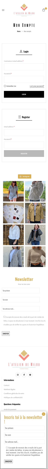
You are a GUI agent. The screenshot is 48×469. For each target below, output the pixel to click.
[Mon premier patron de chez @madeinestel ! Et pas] (35, 235)
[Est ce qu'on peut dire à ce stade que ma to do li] (13, 213)
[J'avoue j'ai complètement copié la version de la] (35, 191)
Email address (9, 127)
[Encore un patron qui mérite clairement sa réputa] (13, 191)
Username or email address (14, 61)
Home (18, 31)
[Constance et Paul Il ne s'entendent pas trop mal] (13, 235)
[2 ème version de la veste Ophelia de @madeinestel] (35, 213)
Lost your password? (37, 86)
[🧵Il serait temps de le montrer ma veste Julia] (13, 256)
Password (8, 73)
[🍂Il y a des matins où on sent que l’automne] (35, 256)
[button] (43, 10)
